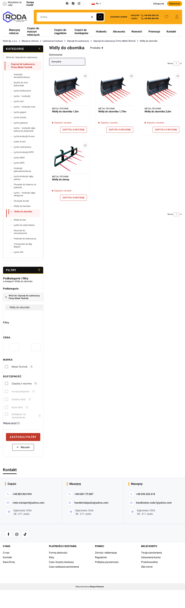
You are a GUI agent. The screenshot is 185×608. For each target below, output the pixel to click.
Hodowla (101, 31)
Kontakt (171, 31)
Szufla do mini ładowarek (21, 84)
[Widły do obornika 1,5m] (69, 90)
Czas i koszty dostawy (61, 562)
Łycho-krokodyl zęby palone (23, 178)
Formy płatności (58, 552)
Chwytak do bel (21, 201)
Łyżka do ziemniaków (24, 225)
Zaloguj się (158, 3)
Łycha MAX (19, 157)
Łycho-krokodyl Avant (24, 136)
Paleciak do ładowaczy (25, 238)
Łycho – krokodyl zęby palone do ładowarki (24, 129)
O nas (6, 552)
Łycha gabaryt (21, 123)
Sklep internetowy (90, 587)
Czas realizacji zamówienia (64, 566)
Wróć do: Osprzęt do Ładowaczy (21, 57)
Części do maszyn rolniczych (33, 31)
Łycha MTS (19, 163)
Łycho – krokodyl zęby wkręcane (24, 194)
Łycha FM (18, 252)
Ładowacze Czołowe (53, 41)
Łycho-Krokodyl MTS (24, 152)
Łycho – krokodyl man (24, 107)
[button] (100, 17)
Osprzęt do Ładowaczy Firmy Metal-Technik (114, 41)
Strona (170, 63)
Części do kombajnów (81, 31)
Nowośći (137, 31)
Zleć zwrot (147, 566)
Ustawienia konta (151, 557)
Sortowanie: (56, 54)
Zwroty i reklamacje (106, 552)
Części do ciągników (60, 31)
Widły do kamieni (22, 206)
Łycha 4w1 (19, 101)
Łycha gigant (20, 112)
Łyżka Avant (20, 141)
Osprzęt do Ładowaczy (78, 41)
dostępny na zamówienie (19, 416)
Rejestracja (174, 3)
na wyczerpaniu (20, 391)
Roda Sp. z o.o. (10, 41)
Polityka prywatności (107, 562)
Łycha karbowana (22, 90)
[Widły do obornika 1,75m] (115, 90)
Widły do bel (20, 220)
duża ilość (17, 407)
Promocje (154, 31)
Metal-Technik (19, 366)
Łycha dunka (20, 117)
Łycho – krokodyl (22, 96)
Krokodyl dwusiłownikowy (22, 76)
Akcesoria (119, 31)
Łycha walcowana (22, 147)
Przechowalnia (149, 562)
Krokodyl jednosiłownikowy (22, 169)
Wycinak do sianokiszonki (20, 232)
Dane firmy (9, 562)
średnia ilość (19, 399)
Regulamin (101, 557)
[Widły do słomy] (69, 159)
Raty (51, 557)
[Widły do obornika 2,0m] (162, 90)
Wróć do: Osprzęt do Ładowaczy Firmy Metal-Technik (24, 297)
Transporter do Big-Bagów (23, 245)
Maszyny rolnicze (14, 31)
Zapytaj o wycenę (22, 383)
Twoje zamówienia (151, 552)
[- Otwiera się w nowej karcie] (8, 534)
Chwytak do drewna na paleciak (25, 186)
